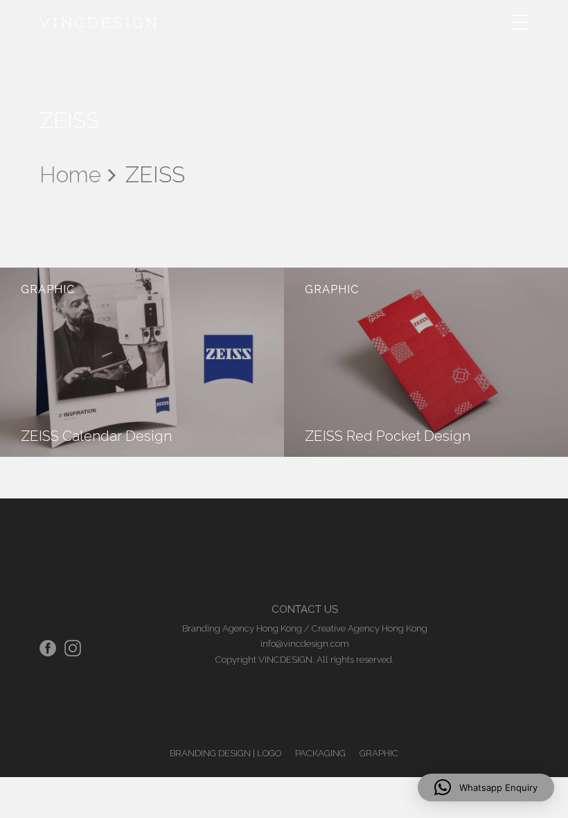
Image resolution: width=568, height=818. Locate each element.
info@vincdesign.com (304, 643)
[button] (486, 787)
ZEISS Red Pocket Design (387, 436)
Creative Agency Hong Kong (369, 628)
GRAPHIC (48, 289)
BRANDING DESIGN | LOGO (225, 753)
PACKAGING (320, 753)
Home (70, 174)
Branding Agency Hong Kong (242, 628)
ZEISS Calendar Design (96, 436)
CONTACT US (305, 609)
